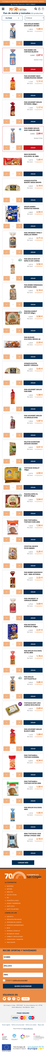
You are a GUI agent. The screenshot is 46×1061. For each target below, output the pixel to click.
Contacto (10, 916)
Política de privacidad (18, 1025)
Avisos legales (6, 1025)
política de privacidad (20, 980)
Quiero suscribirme (23, 986)
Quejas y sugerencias (13, 903)
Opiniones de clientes (14, 922)
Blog (8, 928)
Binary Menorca (28, 1028)
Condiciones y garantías (15, 939)
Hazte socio (11, 906)
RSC (8, 897)
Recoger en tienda (13, 934)
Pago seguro (11, 942)
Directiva (10, 892)
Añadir (33, 43)
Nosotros (10, 886)
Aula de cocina (12, 895)
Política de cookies (31, 1025)
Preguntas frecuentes (14, 919)
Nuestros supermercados (15, 925)
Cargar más (23, 862)
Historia (9, 889)
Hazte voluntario (13, 909)
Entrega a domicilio (13, 931)
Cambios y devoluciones (15, 936)
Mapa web (41, 1025)
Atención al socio (13, 900)
